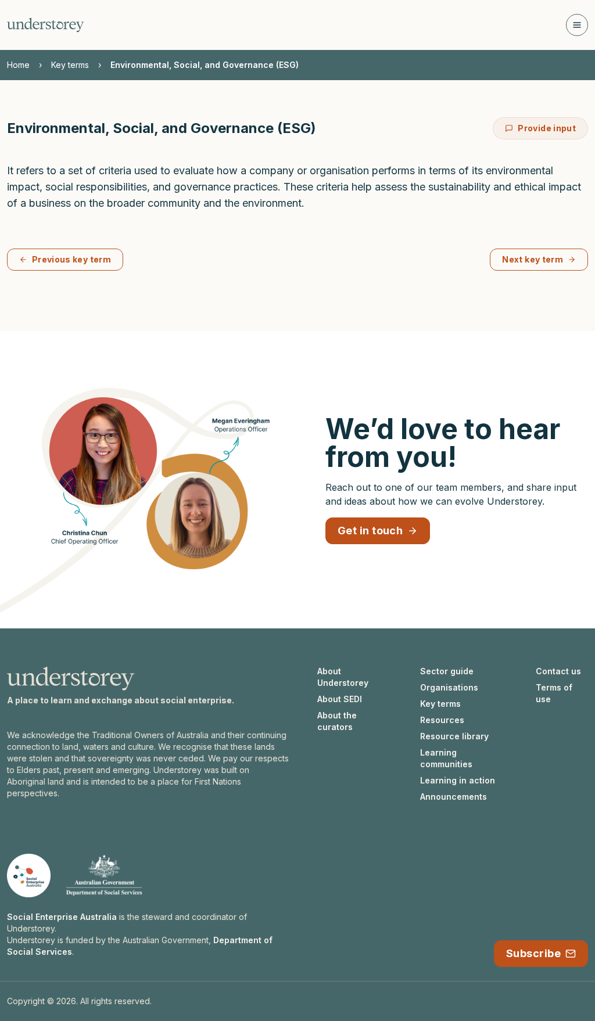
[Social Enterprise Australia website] (29, 875)
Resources (442, 720)
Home (18, 65)
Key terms (70, 65)
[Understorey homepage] (45, 25)
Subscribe (533, 953)
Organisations (449, 687)
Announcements (453, 796)
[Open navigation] (577, 25)
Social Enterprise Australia (62, 917)
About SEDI (339, 699)
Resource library (454, 736)
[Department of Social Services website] (104, 875)
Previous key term (71, 259)
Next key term (532, 259)
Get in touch (370, 530)
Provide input (547, 128)
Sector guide (447, 671)
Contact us (558, 671)
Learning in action (457, 780)
